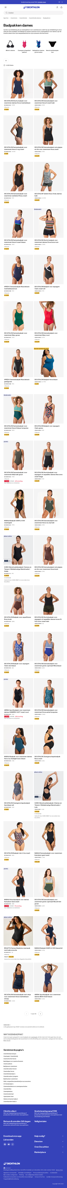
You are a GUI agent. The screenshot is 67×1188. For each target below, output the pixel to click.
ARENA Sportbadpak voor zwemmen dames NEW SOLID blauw (48, 995)
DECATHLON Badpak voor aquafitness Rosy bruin (17, 618)
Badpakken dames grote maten (38, 51)
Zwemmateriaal (8, 1094)
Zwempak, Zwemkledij (10, 1056)
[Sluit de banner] (62, 2)
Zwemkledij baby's (9, 1074)
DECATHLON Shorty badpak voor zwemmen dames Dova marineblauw (17, 102)
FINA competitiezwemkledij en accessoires (17, 1081)
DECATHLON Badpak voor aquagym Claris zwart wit (47, 288)
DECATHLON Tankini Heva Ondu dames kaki (48, 195)
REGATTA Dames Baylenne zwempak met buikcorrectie (17, 949)
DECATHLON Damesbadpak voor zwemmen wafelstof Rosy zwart (15, 195)
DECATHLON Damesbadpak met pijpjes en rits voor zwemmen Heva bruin (49, 568)
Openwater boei (8, 1096)
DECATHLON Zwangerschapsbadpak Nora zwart (48, 757)
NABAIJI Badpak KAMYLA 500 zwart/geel (14, 522)
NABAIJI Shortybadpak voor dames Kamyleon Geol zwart (16, 901)
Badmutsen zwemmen (10, 1079)
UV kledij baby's (8, 1084)
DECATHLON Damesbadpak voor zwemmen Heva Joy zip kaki (46, 522)
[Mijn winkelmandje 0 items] (61, 7)
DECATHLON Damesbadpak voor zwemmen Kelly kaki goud (15, 473)
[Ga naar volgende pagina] (40, 1014)
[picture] (18, 83)
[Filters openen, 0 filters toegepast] (6, 61)
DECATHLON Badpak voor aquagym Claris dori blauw (17, 665)
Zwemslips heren (8, 1071)
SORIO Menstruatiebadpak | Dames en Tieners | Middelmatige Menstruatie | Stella (18, 569)
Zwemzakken (7, 1063)
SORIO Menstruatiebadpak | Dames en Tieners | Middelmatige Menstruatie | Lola (48, 805)
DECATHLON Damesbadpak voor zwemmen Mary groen (15, 334)
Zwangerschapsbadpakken (24, 51)
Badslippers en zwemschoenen (13, 1061)
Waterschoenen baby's (10, 1099)
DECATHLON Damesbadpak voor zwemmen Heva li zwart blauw (15, 241)
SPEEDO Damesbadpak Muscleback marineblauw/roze (17, 288)
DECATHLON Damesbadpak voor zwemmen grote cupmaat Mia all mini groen (48, 902)
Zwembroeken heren (10, 1069)
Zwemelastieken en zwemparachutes (15, 1086)
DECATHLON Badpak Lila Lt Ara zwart (17, 853)
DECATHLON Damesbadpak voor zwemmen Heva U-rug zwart (15, 148)
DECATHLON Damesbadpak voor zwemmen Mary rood (46, 334)
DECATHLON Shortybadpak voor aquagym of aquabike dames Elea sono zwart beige (49, 474)
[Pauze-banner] (59, 2)
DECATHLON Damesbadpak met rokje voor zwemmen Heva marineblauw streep (17, 997)
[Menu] (5, 7)
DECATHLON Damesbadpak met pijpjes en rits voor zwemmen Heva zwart (49, 148)
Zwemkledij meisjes (9, 1053)
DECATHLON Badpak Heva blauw (46, 379)
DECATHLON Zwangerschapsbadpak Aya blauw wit (17, 804)
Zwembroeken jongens (10, 1076)
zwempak (34, 1037)
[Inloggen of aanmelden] (57, 7)
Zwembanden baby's (10, 1101)
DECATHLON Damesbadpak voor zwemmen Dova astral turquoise (46, 711)
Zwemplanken (7, 1091)
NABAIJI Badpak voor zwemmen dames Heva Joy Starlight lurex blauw (18, 757)
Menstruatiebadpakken (52, 51)
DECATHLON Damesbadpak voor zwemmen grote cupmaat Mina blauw (48, 665)
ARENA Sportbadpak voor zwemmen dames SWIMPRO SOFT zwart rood (17, 711)
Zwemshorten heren (9, 1058)
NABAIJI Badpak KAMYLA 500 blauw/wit (49, 948)
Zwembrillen (7, 1089)
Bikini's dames (10, 50)
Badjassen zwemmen (10, 1066)
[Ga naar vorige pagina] (26, 1014)
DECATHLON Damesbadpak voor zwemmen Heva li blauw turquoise (16, 427)
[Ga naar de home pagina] (31, 7)
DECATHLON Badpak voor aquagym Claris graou (47, 427)
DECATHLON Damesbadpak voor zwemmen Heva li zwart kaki (46, 102)
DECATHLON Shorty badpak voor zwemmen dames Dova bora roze (46, 241)
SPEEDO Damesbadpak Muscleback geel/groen (17, 380)
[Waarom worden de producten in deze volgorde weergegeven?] (4, 65)
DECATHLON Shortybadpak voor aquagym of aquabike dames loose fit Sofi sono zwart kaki (48, 619)
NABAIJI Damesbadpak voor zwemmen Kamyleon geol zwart (48, 854)
